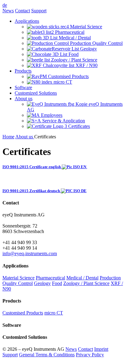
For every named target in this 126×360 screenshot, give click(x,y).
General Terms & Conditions (47, 354)
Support (38, 10)
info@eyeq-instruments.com (29, 253)
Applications (27, 21)
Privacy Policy (90, 354)
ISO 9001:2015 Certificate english (31, 166)
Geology (42, 283)
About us (23, 98)
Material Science (18, 277)
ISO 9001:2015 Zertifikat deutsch (31, 190)
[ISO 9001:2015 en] (73, 166)
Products (23, 70)
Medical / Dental (82, 277)
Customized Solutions (36, 93)
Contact (22, 10)
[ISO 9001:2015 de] (86, 166)
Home (8, 136)
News (8, 10)
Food (57, 283)
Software (23, 87)
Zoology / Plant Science (86, 283)
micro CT (53, 312)
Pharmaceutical (50, 277)
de (4, 5)
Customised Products (22, 312)
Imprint (101, 349)
